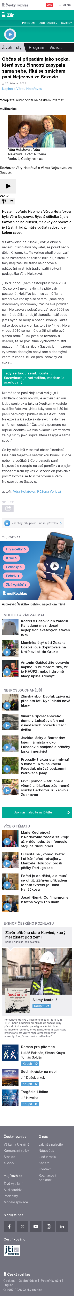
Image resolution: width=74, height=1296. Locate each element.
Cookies (9, 1280)
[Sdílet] (11, 201)
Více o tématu (17, 826)
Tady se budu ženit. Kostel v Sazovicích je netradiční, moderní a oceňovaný (34, 377)
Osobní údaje (28, 1280)
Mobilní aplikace (16, 1202)
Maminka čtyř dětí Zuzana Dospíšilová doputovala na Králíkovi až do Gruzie (43, 647)
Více (56, 47)
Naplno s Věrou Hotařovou (22, 89)
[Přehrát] (8, 186)
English (8, 1285)
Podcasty (11, 1196)
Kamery (66, 23)
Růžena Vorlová (49, 491)
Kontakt (45, 1169)
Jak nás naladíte (51, 1144)
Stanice (9, 1157)
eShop (9, 1163)
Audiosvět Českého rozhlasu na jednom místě (33, 604)
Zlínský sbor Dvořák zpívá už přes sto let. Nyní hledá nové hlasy (46, 700)
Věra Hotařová (24, 491)
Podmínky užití (51, 1280)
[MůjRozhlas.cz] (8, 109)
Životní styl (12, 47)
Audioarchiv (48, 23)
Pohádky (12, 567)
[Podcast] (3, 201)
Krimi (10, 558)
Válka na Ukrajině (16, 1144)
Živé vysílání (14, 585)
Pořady (11, 576)
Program (28, 23)
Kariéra (44, 1163)
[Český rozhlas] (15, 5)
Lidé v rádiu (47, 1157)
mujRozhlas (11, 537)
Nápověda (46, 1151)
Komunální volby (16, 1151)
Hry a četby (14, 549)
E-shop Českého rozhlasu (29, 923)
